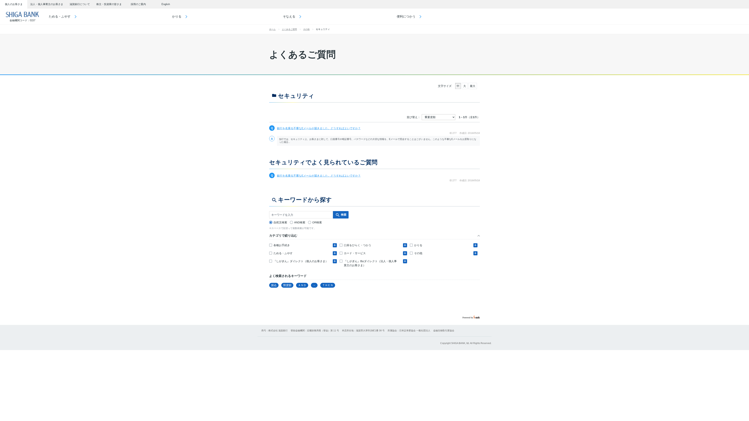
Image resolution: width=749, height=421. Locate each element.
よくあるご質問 (289, 29)
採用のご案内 (138, 4)
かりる (176, 16)
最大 (472, 86)
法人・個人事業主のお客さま (46, 4)
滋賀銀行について (80, 4)
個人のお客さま (14, 4)
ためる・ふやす (60, 16)
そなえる (289, 16)
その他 (306, 29)
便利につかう (406, 16)
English (166, 4)
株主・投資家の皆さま (109, 4)
